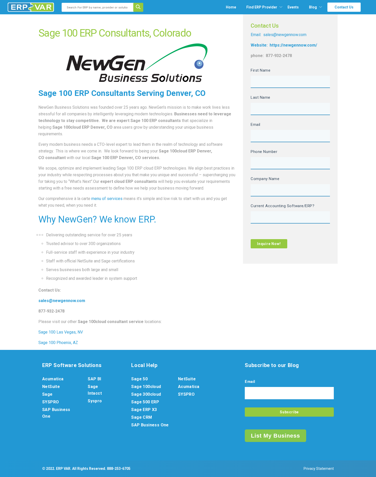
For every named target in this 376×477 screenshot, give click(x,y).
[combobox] (99, 7)
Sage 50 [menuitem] (139, 378)
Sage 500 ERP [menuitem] (145, 402)
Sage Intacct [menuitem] (95, 390)
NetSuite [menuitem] (51, 386)
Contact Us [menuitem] (344, 7)
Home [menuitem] (231, 7)
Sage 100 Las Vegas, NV (60, 332)
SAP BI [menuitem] (94, 378)
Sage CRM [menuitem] (141, 417)
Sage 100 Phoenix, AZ (58, 342)
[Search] (140, 7)
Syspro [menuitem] (95, 400)
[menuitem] (261, 7)
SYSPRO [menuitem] (50, 402)
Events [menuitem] (293, 7)
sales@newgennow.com (284, 34)
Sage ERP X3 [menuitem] (144, 409)
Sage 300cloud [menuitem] (146, 394)
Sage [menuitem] (47, 394)
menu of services (107, 198)
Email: (256, 34)
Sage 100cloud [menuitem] (146, 386)
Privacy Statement (319, 469)
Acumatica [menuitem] (53, 378)
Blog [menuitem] (313, 7)
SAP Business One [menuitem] (56, 413)
